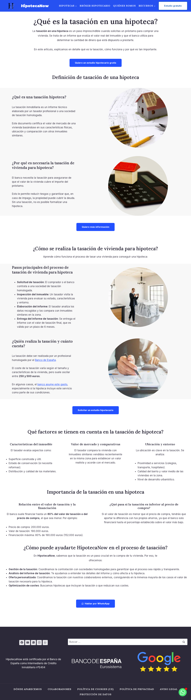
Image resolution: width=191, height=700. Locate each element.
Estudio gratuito (173, 5)
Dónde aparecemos (28, 689)
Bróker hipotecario (95, 5)
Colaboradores (59, 689)
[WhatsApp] (45, 642)
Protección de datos (95, 694)
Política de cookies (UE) (95, 689)
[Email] (27, 642)
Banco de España (45, 360)
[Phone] (33, 642)
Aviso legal (169, 689)
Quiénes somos (124, 5)
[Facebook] (21, 642)
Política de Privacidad (137, 689)
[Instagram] (39, 642)
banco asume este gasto (52, 384)
